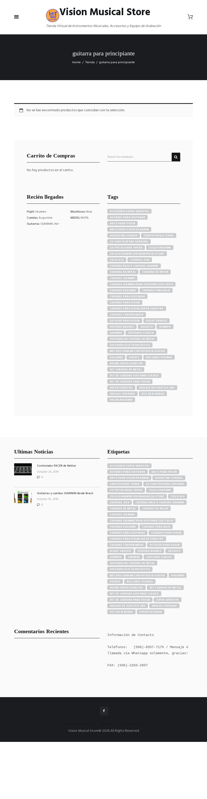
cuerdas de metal (123, 272)
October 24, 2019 (48, 471)
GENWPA (165, 327)
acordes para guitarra (127, 217)
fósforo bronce (122, 327)
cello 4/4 (117, 260)
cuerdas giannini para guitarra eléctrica (141, 284)
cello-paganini (160, 248)
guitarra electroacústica (130, 345)
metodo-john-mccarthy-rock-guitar (137, 351)
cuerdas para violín (125, 303)
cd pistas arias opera (126, 248)
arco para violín (122, 223)
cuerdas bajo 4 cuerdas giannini (134, 266)
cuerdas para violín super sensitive (137, 309)
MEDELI (75, 217)
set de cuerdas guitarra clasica (134, 376)
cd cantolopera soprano (129, 242)
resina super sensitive (126, 363)
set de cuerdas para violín (130, 382)
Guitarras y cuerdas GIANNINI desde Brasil (65, 493)
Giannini (116, 333)
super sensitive (121, 388)
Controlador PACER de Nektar (56, 465)
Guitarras (33, 223)
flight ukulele (156, 321)
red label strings (159, 357)
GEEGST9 (146, 327)
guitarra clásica (141, 333)
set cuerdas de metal (126, 370)
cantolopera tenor (158, 236)
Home (76, 62)
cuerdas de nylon (155, 272)
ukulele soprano (122, 394)
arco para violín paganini (129, 229)
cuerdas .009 (139, 260)
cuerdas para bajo (156, 290)
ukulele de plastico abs (157, 388)
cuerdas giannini (122, 278)
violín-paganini (121, 400)
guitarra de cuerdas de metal (132, 339)
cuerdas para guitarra (127, 296)
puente (134, 357)
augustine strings (123, 236)
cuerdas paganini (123, 290)
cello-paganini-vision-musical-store (137, 254)
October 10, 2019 (47, 499)
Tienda (90, 62)
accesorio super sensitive (129, 211)
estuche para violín (125, 321)
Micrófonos (78, 211)
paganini (116, 357)
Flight (31, 211)
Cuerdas (33, 217)
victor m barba (153, 394)
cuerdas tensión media (126, 315)
